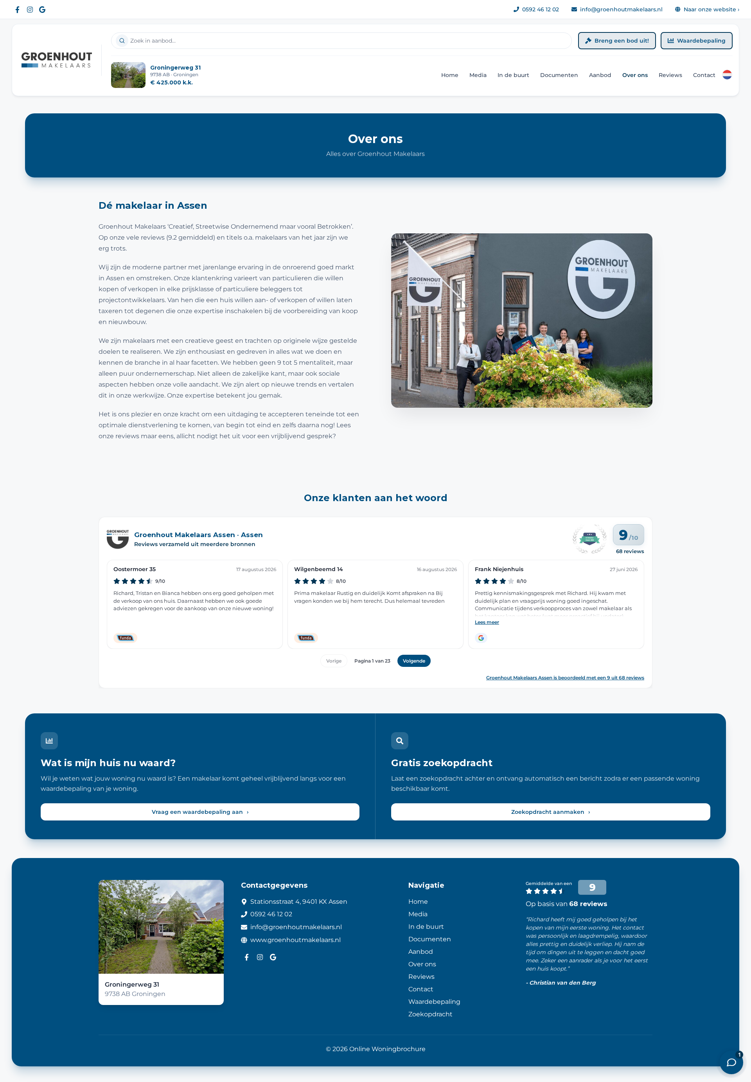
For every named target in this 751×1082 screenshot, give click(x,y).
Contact (704, 75)
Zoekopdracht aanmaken (550, 811)
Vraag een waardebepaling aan (200, 811)
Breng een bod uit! (622, 40)
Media (478, 75)
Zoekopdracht (430, 1014)
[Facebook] (17, 9)
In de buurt (513, 75)
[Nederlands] (727, 74)
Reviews (670, 75)
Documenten (559, 75)
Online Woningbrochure (387, 1049)
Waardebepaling (701, 40)
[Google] (42, 9)
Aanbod (600, 75)
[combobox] (341, 40)
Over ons (635, 75)
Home (449, 75)
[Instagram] (29, 9)
